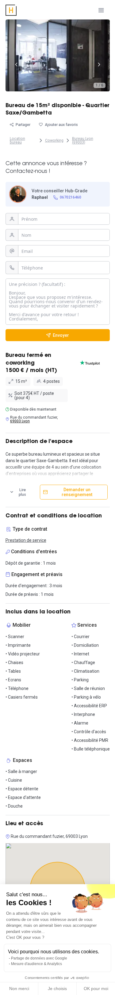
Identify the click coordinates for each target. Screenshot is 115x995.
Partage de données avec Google (39, 958)
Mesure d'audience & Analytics (36, 964)
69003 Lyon (20, 421)
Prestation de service (26, 540)
